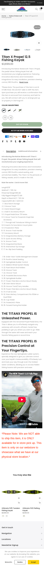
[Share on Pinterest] (11, 141)
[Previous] (3, 151)
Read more (23, 82)
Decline (20, 562)
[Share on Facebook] (3, 141)
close (40, 3)
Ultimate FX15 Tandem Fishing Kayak (11, 509)
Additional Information (27, 151)
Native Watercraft (15, 16)
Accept (33, 562)
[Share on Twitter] (7, 141)
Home (4, 16)
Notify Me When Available (22, 130)
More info (8, 562)
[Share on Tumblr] (16, 141)
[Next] (40, 151)
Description (11, 151)
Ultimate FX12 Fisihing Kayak (31, 509)
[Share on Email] (24, 141)
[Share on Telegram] (20, 141)
